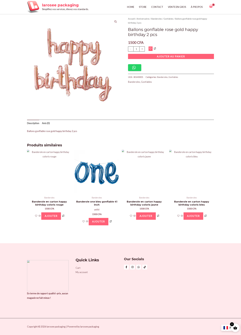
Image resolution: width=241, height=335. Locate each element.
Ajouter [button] (51, 215)
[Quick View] (39, 215)
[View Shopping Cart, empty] (211, 7)
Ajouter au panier (171, 56)
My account (82, 272)
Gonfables (168, 18)
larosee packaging (60, 5)
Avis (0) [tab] (46, 123)
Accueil (131, 18)
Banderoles (156, 18)
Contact (157, 6)
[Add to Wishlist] (151, 48)
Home (130, 6)
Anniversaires (143, 18)
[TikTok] (144, 267)
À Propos (197, 6)
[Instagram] (132, 267)
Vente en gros (177, 6)
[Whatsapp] (138, 267)
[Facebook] (126, 267)
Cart (78, 267)
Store (142, 6)
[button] (115, 21)
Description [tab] (33, 123)
